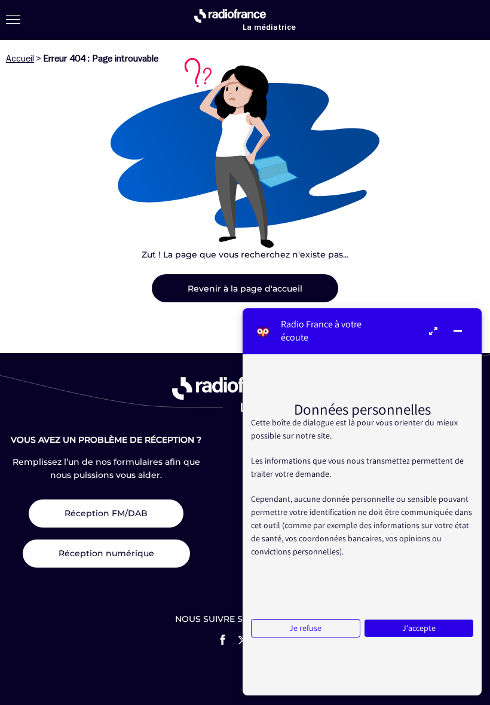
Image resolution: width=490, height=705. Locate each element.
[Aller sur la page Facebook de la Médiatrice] (222, 639)
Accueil (20, 58)
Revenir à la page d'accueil (245, 288)
